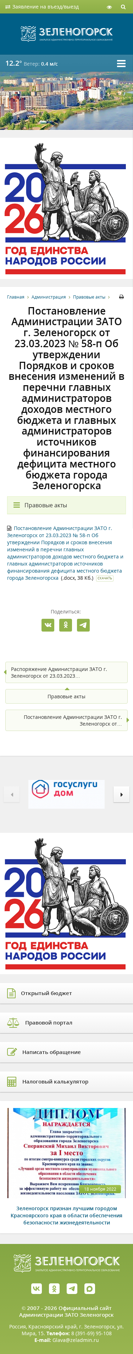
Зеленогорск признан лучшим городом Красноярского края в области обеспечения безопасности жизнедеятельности (66, 1215)
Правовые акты (89, 297)
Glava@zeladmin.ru (75, 1340)
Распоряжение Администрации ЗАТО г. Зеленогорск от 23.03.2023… (59, 672)
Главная (15, 297)
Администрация (49, 297)
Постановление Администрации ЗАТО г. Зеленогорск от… (73, 720)
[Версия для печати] (122, 297)
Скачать (105, 578)
